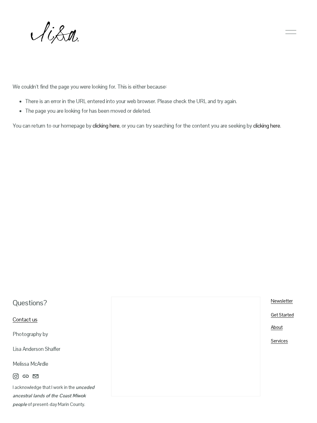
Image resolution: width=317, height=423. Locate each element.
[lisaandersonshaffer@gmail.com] (36, 376)
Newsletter (282, 301)
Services (279, 341)
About (277, 327)
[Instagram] (16, 376)
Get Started (282, 315)
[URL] (26, 376)
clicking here (106, 125)
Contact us (25, 319)
